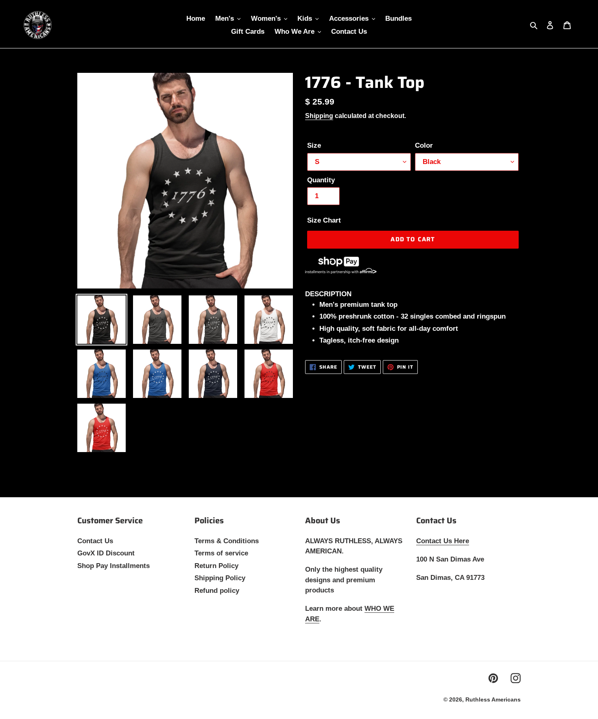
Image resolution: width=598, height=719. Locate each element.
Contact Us (95, 541)
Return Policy (216, 566)
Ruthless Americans (493, 699)
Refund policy (216, 590)
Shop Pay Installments (113, 566)
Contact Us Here (442, 541)
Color (424, 145)
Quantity (321, 180)
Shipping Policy (219, 578)
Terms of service (221, 553)
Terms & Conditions (226, 541)
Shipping (319, 115)
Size (314, 145)
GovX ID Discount (106, 553)
